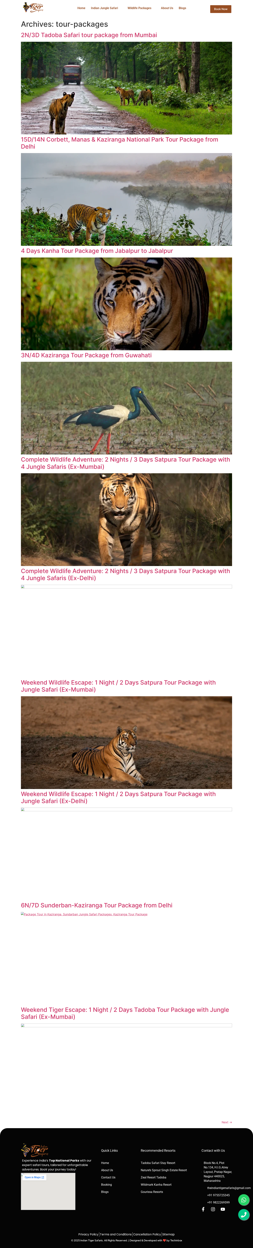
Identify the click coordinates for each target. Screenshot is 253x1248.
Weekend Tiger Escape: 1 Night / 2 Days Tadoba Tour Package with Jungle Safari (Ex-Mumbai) (125, 1013)
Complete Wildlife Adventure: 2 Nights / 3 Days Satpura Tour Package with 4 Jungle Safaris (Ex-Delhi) (125, 574)
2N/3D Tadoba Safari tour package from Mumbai (89, 35)
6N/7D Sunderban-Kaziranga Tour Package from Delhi (96, 905)
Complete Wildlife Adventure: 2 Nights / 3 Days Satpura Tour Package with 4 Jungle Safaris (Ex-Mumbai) (125, 463)
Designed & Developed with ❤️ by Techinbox (156, 1240)
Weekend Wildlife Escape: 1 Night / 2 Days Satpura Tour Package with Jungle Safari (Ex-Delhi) (118, 797)
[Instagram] (213, 1209)
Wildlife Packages (139, 8)
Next (227, 1122)
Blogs (182, 8)
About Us (167, 8)
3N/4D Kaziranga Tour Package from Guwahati (86, 355)
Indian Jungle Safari (104, 8)
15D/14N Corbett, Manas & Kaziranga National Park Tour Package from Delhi (119, 143)
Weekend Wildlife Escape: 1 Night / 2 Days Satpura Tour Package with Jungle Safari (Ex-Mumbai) (118, 686)
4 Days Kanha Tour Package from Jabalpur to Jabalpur (97, 250)
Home (81, 8)
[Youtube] (222, 1209)
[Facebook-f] (203, 1209)
